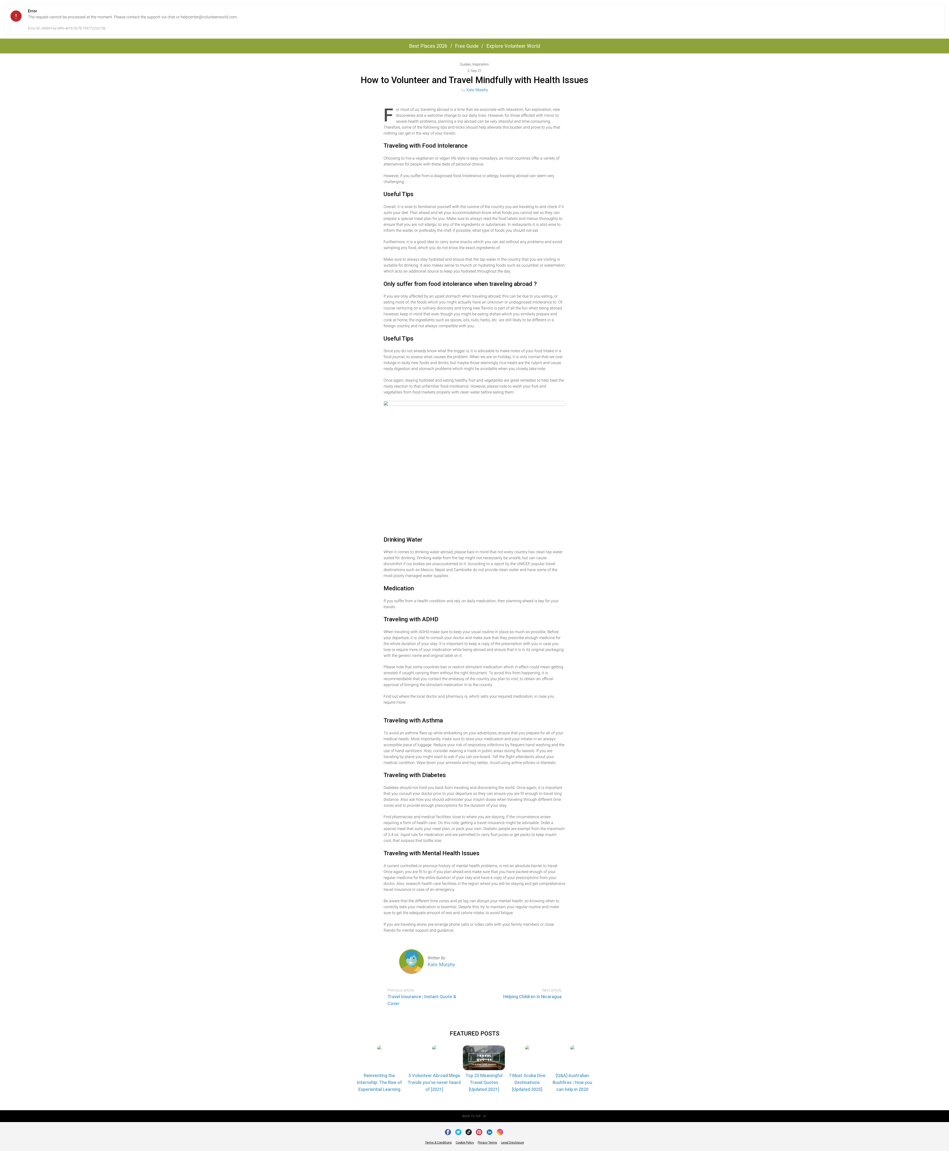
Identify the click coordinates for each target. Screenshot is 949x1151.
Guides (466, 64)
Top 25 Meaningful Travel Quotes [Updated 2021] (483, 1082)
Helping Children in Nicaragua (532, 996)
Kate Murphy (477, 90)
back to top (471, 1116)
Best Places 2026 (428, 46)
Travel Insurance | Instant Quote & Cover (422, 1000)
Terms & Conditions (438, 1142)
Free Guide (467, 46)
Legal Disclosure (512, 1142)
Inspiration (481, 64)
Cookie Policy (465, 1142)
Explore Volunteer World (513, 46)
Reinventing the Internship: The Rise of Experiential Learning (379, 1082)
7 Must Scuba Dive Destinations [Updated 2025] (527, 1082)
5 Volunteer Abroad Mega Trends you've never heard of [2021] (434, 1082)
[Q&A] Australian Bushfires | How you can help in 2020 (572, 1082)
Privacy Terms (487, 1142)
